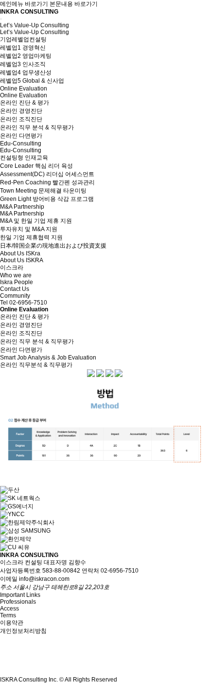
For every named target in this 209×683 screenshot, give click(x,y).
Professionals (18, 601)
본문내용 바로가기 (74, 3)
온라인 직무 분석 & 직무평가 (37, 127)
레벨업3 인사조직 (23, 64)
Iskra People (16, 282)
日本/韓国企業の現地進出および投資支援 (53, 245)
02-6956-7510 (28, 302)
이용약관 (11, 622)
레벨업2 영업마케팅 (26, 56)
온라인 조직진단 (21, 119)
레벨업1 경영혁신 (23, 47)
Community (15, 295)
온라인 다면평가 (21, 135)
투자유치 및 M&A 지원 (28, 229)
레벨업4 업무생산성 (26, 72)
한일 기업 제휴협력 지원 (31, 237)
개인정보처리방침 (23, 631)
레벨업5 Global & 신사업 (32, 80)
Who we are (16, 275)
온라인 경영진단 (21, 111)
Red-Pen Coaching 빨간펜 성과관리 (47, 182)
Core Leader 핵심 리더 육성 (36, 165)
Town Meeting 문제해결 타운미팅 (43, 190)
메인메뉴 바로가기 (24, 3)
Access (9, 608)
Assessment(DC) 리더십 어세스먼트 (47, 174)
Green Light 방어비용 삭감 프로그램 (47, 199)
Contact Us (14, 289)
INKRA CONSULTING (29, 11)
